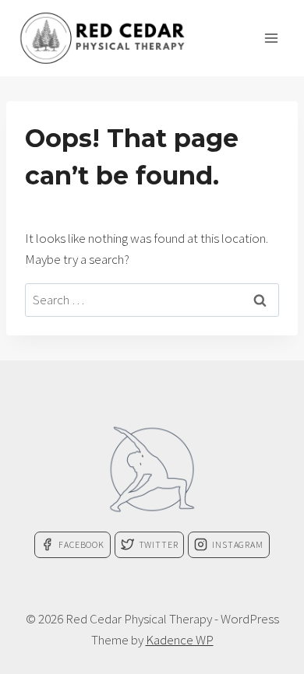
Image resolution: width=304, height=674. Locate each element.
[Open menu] (270, 38)
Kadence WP (180, 639)
